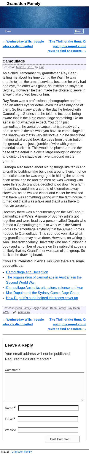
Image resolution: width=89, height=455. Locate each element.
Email (10, 419)
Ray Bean (73, 308)
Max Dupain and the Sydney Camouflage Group (42, 293)
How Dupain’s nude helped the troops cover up (42, 298)
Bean (45, 308)
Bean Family (23, 308)
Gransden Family (23, 3)
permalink (24, 312)
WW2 (6, 312)
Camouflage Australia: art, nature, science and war (44, 287)
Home (8, 31)
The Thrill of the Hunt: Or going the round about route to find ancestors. (67, 46)
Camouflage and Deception (27, 272)
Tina (41, 67)
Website (10, 430)
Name (10, 408)
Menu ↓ (79, 31)
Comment (12, 369)
